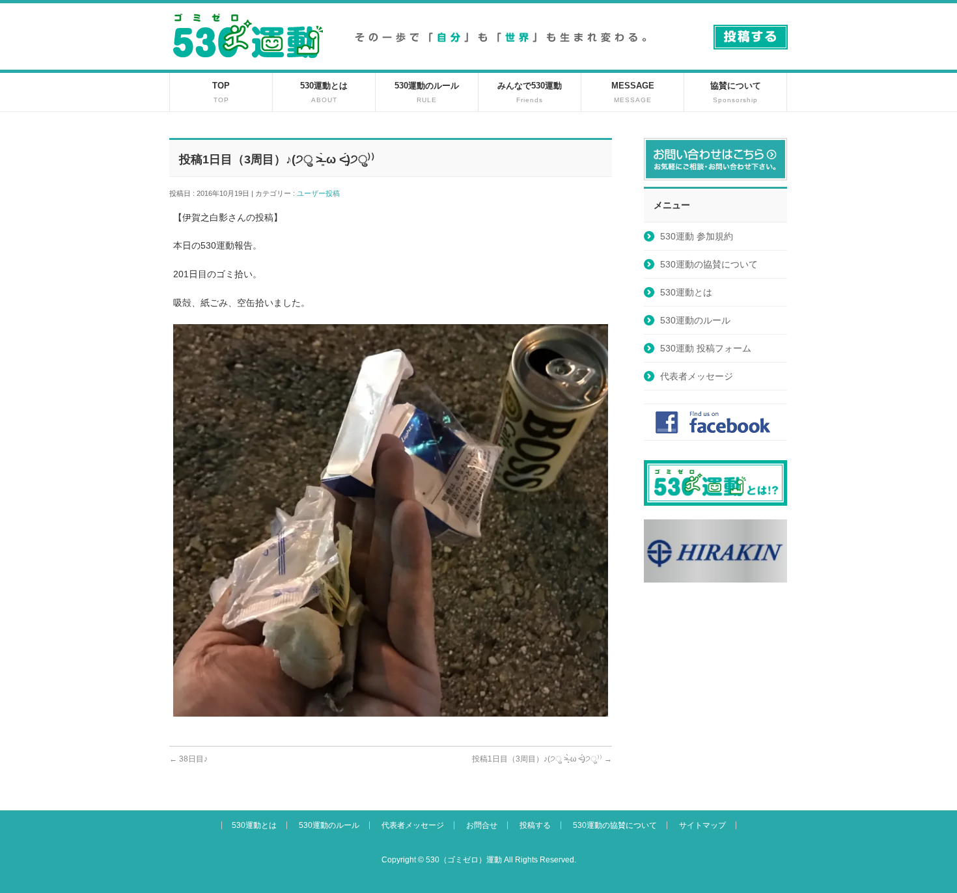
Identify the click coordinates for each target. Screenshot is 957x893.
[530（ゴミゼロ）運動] (248, 63)
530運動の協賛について (709, 264)
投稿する (535, 825)
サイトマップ (702, 825)
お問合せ (481, 825)
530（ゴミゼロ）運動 (464, 859)
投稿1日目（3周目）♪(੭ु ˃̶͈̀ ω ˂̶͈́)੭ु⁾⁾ (542, 758)
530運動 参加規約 (696, 236)
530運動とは (686, 292)
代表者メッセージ (696, 376)
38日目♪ (188, 758)
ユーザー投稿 (322, 193)
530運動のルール (695, 320)
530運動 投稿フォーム (705, 348)
